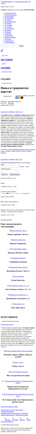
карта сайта (19, 410)
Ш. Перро (8, 30)
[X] (22, 97)
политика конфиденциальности (14, 414)
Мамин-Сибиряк (10, 37)
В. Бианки (8, 23)
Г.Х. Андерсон (9, 28)
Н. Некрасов (9, 35)
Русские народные (11, 15)
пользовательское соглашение (10, 413)
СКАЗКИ (5, 68)
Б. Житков (8, 34)
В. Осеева (8, 39)
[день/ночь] (8, 96)
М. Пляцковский (10, 22)
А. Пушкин (8, 27)
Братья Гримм (9, 16)
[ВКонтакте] (16, 97)
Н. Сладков (8, 25)
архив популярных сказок (9, 406)
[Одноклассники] (19, 97)
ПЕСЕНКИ (7, 59)
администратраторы (7, 411)
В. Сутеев (8, 20)
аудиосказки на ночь (7, 410)
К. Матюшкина (10, 42)
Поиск (21, 46)
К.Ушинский (9, 41)
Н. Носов (8, 32)
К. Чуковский (9, 18)
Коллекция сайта (10, 13)
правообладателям (22, 415)
